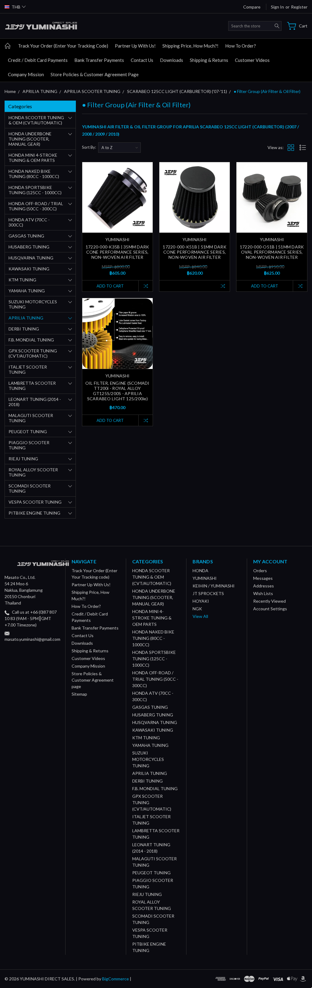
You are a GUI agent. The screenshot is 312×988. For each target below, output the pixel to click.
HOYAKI (201, 601)
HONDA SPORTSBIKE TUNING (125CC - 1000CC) (35, 190)
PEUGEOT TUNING (28, 431)
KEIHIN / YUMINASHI (214, 585)
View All (200, 616)
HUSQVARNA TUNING (31, 257)
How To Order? (240, 45)
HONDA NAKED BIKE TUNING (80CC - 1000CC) (34, 174)
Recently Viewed (269, 601)
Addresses (263, 585)
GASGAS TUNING (26, 235)
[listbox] (119, 147)
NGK (197, 608)
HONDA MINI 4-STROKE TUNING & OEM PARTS (33, 157)
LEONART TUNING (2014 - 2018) (35, 402)
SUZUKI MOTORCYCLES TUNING (33, 304)
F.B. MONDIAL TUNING (31, 339)
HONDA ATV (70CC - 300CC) (29, 222)
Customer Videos (252, 60)
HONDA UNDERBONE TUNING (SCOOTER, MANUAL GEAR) (30, 139)
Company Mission (26, 74)
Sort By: (89, 147)
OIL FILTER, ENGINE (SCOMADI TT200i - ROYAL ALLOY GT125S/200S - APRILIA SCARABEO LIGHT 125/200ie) (117, 390)
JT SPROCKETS (208, 593)
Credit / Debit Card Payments (38, 60)
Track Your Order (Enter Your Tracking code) (63, 45)
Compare (252, 6)
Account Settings (270, 608)
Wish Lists (263, 593)
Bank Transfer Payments (99, 60)
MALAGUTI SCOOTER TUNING (31, 418)
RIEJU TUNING (23, 458)
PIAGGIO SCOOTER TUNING (29, 445)
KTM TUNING (22, 279)
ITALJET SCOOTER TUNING (28, 369)
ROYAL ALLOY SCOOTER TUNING (33, 472)
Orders (260, 570)
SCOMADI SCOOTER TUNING (30, 488)
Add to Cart (110, 286)
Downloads (171, 60)
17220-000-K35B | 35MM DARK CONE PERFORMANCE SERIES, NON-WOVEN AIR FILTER (117, 252)
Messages (263, 578)
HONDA (200, 570)
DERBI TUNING (24, 328)
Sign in (277, 6)
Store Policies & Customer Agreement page (95, 74)
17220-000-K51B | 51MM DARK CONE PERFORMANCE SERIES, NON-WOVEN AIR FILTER (194, 252)
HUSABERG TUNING (29, 246)
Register (299, 6)
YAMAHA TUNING (27, 290)
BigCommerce (115, 978)
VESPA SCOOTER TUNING (35, 502)
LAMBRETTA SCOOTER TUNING (32, 385)
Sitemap (79, 694)
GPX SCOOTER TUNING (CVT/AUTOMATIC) (33, 353)
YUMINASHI (205, 578)
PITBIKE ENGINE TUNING (34, 512)
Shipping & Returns (209, 60)
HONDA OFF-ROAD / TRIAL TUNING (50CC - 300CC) (36, 206)
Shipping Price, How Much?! (190, 45)
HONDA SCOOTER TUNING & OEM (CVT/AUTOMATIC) (36, 120)
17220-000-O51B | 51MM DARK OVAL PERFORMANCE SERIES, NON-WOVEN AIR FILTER (272, 252)
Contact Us (142, 60)
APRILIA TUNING (26, 317)
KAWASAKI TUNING (29, 268)
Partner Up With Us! (135, 45)
